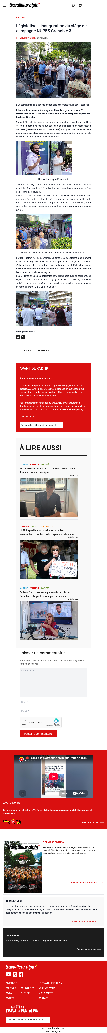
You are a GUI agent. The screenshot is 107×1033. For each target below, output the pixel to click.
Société (45, 464)
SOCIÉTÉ (10, 998)
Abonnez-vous (46, 988)
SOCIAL (9, 993)
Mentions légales (53, 1031)
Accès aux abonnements (84, 921)
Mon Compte (45, 993)
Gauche (26, 350)
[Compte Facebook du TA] (21, 974)
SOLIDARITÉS (27, 988)
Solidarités (47, 526)
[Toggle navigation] (4, 5)
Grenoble (43, 350)
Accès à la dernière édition (83, 882)
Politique (21, 17)
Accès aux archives (86, 949)
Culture (24, 464)
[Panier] (80, 5)
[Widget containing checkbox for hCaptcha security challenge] (41, 722)
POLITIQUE (11, 988)
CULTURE (25, 993)
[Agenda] (73, 5)
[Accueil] (24, 5)
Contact (43, 998)
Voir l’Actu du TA (90, 822)
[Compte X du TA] (15, 974)
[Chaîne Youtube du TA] (8, 974)
